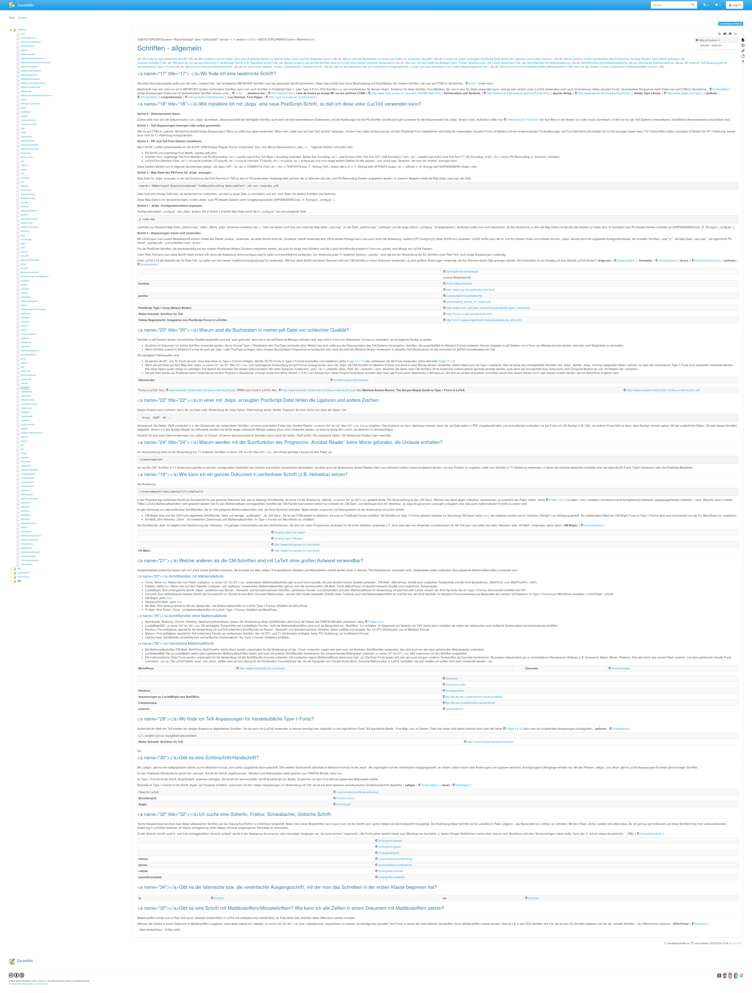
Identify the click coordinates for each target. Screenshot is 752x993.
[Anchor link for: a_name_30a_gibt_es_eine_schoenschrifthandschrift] (261, 757)
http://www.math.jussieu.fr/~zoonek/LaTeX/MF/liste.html (405, 93)
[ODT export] (743, 55)
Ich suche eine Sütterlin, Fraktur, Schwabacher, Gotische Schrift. (283, 67)
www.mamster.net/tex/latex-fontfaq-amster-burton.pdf (202, 390)
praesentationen (28, 375)
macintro (25, 289)
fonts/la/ (219, 898)
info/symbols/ (149, 97)
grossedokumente (29, 219)
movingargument (29, 334)
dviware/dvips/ (626, 260)
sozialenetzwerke (29, 404)
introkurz (25, 231)
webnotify (25, 519)
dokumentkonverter (30, 149)
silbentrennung (28, 400)
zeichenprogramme (30, 560)
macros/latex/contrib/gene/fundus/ (358, 792)
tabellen (24, 428)
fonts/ (472, 83)
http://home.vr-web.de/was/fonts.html (469, 314)
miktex (24, 330)
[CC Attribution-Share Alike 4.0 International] (16, 974)
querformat (26, 379)
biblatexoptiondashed (31, 71)
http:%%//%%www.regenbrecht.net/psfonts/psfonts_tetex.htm (484, 320)
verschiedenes (28, 482)
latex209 (25, 256)
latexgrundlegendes (30, 260)
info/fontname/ (667, 260)
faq (22, 182)
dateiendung (26, 136)
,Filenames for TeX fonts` (523, 119)
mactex (24, 293)
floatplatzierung (28, 198)
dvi (22, 161)
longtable (25, 280)
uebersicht (26, 465)
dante (23, 132)
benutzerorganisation (31, 42)
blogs (23, 108)
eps (22, 173)
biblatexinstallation (29, 66)
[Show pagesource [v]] (743, 39)
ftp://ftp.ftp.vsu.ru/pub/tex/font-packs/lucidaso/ (474, 697)
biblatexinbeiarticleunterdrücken (36, 62)
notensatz (25, 346)
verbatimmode (27, 478)
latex (23, 247)
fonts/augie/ (344, 804)
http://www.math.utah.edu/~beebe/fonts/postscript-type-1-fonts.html (488, 308)
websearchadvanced (31, 535)
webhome (25, 507)
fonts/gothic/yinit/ (389, 853)
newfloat (25, 338)
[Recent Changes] (719, 33)
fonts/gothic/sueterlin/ (392, 877)
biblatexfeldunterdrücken (32, 58)
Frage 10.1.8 (446, 361)
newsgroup (26, 342)
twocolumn (26, 461)
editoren (24, 165)
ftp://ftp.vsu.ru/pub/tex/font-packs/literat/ (470, 703)
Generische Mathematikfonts (656, 63)
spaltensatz (26, 408)
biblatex (24, 50)
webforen (25, 502)
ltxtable (24, 284)
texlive (24, 453)
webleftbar (26, 515)
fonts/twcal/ (463, 785)
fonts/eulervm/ (455, 709)
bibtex (23, 99)
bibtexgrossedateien (30, 103)
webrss (24, 527)
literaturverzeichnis (30, 272)
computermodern (29, 124)
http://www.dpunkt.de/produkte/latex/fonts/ (604, 93)
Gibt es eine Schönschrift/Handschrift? (208, 67)
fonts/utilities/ (721, 89)
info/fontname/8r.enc (708, 260)
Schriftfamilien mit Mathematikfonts (548, 63)
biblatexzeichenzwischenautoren (36, 95)
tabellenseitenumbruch (31, 433)
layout (23, 264)
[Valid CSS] (736, 975)
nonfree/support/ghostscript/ (351, 380)
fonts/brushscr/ (346, 798)
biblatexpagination (29, 75)
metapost (25, 321)
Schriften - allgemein (711, 45)
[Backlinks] (743, 50)
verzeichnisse (27, 486)
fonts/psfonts (621, 728)
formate (24, 202)
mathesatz (26, 313)
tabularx (24, 437)
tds (22, 445)
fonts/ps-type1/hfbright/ (289, 538)
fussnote (25, 206)
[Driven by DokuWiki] (741, 975)
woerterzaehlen (28, 556)
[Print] (730, 33)
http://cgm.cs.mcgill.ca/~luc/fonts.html (292, 97)
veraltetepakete (28, 474)
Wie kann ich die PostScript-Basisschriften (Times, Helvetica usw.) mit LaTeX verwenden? (460, 63)
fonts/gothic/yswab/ (390, 841)
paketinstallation (28, 354)
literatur (24, 268)
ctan (23, 128)
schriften (22, 17)
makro (24, 305)
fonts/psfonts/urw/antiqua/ (462, 271)
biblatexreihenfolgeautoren (33, 83)
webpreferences (28, 523)
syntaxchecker (28, 424)
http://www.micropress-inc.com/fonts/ (297, 544)
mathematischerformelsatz (33, 309)
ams (23, 34)
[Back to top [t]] (743, 61)
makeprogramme (29, 301)
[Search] (693, 5)
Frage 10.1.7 (355, 361)
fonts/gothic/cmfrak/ (391, 871)
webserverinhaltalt (29, 540)
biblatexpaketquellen (30, 79)
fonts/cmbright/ (593, 525)
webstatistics (27, 544)
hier (486, 515)
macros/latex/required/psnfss (464, 296)
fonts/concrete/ (621, 668)
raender (24, 383)
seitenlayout (26, 391)
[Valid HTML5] (730, 975)
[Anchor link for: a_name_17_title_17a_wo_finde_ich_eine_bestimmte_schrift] (278, 73)
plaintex (24, 363)
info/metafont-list (281, 93)
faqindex (25, 186)
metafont (25, 317)
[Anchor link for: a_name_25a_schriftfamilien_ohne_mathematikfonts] (228, 615)
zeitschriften (26, 564)
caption (24, 116)
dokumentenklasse (30, 145)
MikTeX (24, 326)
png (22, 367)
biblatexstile (26, 91)
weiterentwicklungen (30, 552)
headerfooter (27, 223)
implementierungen (30, 227)
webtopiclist (26, 548)
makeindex (26, 297)
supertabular (27, 416)
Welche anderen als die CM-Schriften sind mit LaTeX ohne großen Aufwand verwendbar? (339, 63)
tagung (24, 441)
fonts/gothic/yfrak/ (651, 833)
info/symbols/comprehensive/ (206, 97)
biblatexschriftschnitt (30, 87)
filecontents (26, 190)
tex (22, 449)
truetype (25, 457)
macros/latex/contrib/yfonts (395, 865)
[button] (706, 5)
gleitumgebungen (29, 210)
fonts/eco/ (701, 924)
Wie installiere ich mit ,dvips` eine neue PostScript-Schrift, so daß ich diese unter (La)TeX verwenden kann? (265, 59)
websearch (26, 531)
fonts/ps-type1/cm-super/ (290, 532)
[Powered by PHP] (725, 975)
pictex (23, 359)
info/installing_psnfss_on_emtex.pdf (468, 302)
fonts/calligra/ (430, 785)
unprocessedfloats (29, 470)
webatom (25, 490)
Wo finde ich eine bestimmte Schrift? (165, 59)
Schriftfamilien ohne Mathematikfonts (604, 63)
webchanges (27, 494)
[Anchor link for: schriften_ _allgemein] (205, 47)
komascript (26, 239)
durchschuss (27, 157)
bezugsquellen (27, 46)
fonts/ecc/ (452, 678)
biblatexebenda (28, 54)
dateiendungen (28, 140)
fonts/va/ (534, 898)
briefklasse (26, 112)
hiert (169, 598)
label (23, 243)
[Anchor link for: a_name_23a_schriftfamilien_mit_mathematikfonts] (225, 576)
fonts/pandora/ (455, 690)
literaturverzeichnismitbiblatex (35, 276)
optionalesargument (30, 350)
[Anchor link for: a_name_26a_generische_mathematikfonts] (215, 643)
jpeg (23, 235)
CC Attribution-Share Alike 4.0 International (28, 983)
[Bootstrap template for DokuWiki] (719, 975)
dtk (19, 568)
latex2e (24, 252)
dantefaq (22, 29)
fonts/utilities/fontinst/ (459, 283)
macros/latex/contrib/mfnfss (396, 859)
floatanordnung (28, 194)
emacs (24, 169)
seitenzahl (25, 396)
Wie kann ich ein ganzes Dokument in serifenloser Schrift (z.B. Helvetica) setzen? (223, 63)
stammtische (24, 572)
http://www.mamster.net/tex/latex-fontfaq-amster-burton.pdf (318, 390)
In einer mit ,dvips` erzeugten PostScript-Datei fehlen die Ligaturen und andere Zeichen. (498, 59)
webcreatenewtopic (30, 498)
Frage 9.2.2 (513, 728)
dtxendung (26, 153)
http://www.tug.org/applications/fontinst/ (470, 289)
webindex (25, 511)
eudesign (25, 178)
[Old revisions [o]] (743, 45)
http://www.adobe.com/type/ (684, 93)
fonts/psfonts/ (149, 264)
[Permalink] (735, 33)
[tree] (67, 305)
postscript (25, 371)
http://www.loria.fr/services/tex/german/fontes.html (518, 93)
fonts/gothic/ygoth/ (390, 847)
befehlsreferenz (28, 38)
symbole (25, 420)
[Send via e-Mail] (725, 33)
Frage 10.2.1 (557, 500)
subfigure (25, 412)
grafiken (24, 215)
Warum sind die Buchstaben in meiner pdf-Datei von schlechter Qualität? (388, 59)
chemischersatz (28, 120)
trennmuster (23, 577)
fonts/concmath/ (456, 684)
